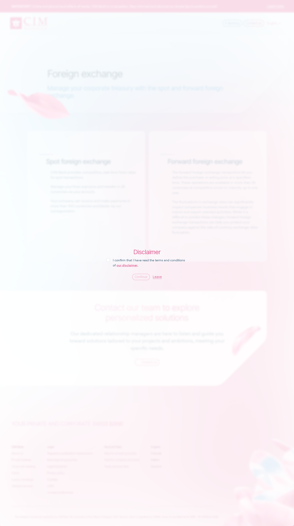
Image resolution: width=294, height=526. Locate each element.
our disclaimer (127, 265)
